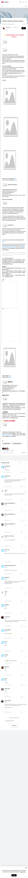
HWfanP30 (6, 577)
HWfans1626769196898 (9, 565)
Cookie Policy (22, 871)
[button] (20, 2)
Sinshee (6, 654)
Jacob (5, 490)
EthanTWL (6, 666)
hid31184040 (7, 476)
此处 (20, 432)
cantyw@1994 (7, 700)
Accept (14, 875)
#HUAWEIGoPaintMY (17, 443)
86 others (6, 450)
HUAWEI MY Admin (8, 27)
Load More (14, 725)
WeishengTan (7, 629)
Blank (5, 678)
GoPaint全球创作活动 (6, 435)
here (16, 178)
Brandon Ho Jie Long (9, 536)
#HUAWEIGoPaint (6, 443)
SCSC (5, 641)
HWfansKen (7, 688)
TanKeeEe (6, 604)
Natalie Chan (7, 466)
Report (24, 452)
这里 (10, 375)
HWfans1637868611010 (9, 503)
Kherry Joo (7, 549)
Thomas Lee (7, 616)
